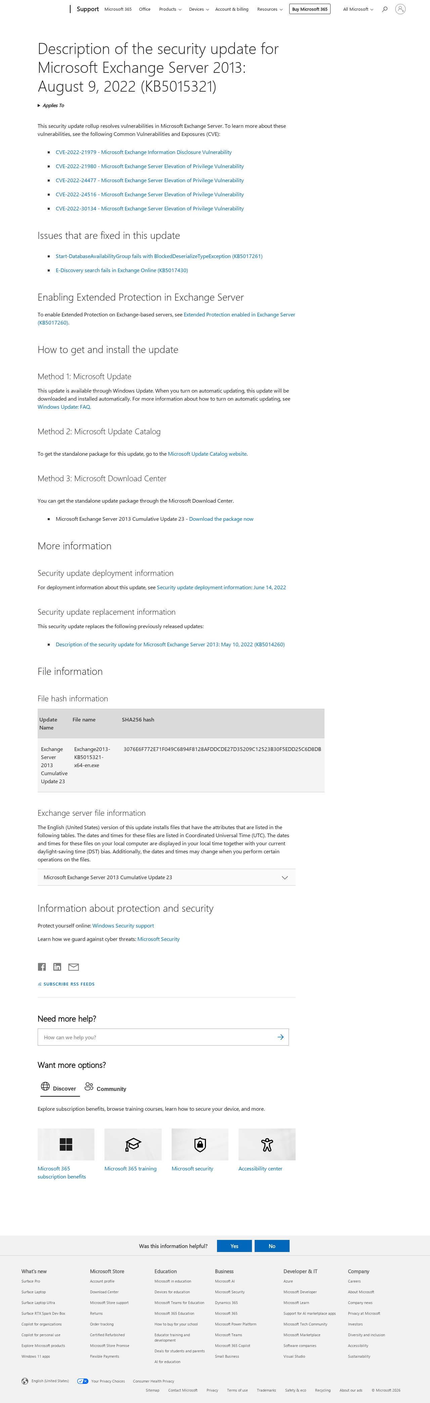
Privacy (212, 1390)
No (272, 1246)
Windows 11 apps (36, 1356)
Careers (354, 1281)
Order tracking (102, 1323)
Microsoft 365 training (130, 1168)
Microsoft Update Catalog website (207, 453)
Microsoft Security (158, 938)
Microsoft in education (173, 1281)
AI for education (167, 1361)
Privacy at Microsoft (364, 1313)
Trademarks (266, 1390)
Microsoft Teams (228, 1334)
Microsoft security (192, 1168)
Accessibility (358, 1345)
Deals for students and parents (180, 1350)
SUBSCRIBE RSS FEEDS (69, 984)
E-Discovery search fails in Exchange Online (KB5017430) (122, 269)
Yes (234, 1246)
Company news (360, 1302)
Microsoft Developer (300, 1291)
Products (167, 9)
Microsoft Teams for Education (179, 1302)
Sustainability (359, 1356)
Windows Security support (123, 925)
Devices (196, 9)
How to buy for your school (176, 1323)
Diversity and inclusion (366, 1334)
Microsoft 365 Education (174, 1313)
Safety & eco (295, 1390)
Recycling (323, 1390)
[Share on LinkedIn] (54, 965)
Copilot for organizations (42, 1323)
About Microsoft (361, 1291)
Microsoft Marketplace (302, 1334)
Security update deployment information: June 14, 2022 (221, 587)
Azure (288, 1281)
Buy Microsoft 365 (310, 9)
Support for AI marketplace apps (310, 1313)
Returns (96, 1313)
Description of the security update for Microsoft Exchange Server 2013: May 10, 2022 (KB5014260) (170, 644)
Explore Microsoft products (43, 1345)
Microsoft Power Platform (235, 1323)
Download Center (104, 1291)
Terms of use (237, 1390)
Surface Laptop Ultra (38, 1302)
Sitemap (152, 1390)
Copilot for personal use (41, 1334)
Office (144, 9)
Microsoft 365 (118, 9)
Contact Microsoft (183, 1390)
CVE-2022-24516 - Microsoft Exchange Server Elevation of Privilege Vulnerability (150, 194)
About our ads (351, 1390)
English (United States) (50, 1380)
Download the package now (221, 518)
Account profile (102, 1281)
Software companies (300, 1345)
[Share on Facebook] (42, 965)
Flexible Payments (104, 1356)
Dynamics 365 (226, 1302)
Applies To (53, 105)
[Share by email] (70, 965)
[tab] (60, 1088)
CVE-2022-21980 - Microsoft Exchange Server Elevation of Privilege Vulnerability (150, 165)
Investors (355, 1323)
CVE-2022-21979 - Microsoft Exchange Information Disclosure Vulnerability (144, 151)
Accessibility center (261, 1168)
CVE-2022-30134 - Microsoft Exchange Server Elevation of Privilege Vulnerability (150, 208)
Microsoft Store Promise (109, 1345)
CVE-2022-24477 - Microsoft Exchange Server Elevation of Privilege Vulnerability (150, 180)
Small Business (227, 1356)
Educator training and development (172, 1337)
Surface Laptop (34, 1291)
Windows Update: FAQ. (64, 406)
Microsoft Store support (109, 1302)
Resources (267, 9)
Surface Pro (31, 1281)
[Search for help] (384, 8)
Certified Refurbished (107, 1334)
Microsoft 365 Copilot (232, 1345)
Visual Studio (294, 1356)
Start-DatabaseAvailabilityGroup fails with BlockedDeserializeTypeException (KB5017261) (159, 255)
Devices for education (172, 1291)
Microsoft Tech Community (305, 1323)
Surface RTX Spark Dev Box (43, 1313)
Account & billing (232, 9)
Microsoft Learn (296, 1302)
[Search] (280, 1037)
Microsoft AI (225, 1281)
